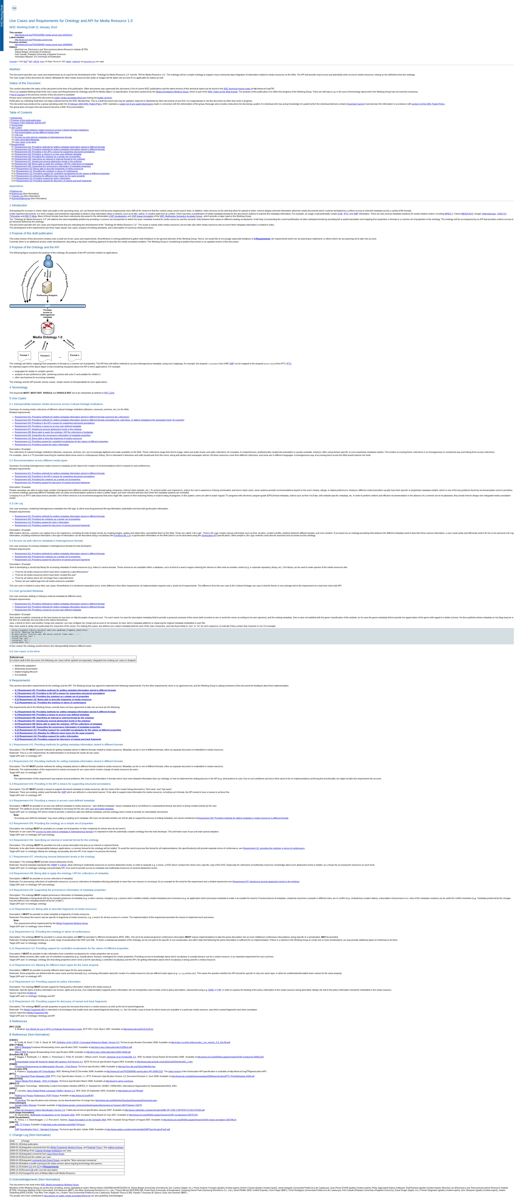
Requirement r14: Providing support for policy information (43, 178)
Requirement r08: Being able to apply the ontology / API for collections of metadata (54, 164)
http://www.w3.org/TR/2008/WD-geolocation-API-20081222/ (134, 1071)
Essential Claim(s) (356, 104)
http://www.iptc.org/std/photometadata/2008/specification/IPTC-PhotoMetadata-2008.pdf (212, 1076)
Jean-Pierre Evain (55, 1154)
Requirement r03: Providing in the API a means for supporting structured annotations (55, 152)
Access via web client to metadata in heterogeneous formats (43, 137)
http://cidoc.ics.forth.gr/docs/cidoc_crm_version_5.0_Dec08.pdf (200, 1042)
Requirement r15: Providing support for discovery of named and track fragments (53, 181)
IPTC (346, 214)
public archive (104, 98)
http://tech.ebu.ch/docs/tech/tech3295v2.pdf (111, 1047)
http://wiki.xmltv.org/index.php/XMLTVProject (64, 1124)
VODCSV (501, 214)
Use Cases (16, 127)
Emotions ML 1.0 (122, 535)
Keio (42, 62)
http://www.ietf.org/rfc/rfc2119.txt (138, 1029)
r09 (31, 1170)
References (16, 191)
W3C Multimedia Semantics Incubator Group (181, 216)
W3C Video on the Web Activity (222, 92)
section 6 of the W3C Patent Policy (428, 104)
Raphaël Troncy (94, 1147)
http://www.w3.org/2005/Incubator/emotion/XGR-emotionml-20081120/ (230, 1057)
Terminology (17, 125)
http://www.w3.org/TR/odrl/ (130, 1091)
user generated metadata (102, 809)
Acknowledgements (20, 198)
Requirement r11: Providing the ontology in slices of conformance (47, 171)
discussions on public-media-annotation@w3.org (67, 1196)
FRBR (54, 865)
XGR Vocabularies (118, 216)
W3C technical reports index (237, 89)
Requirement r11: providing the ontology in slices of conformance (274, 848)
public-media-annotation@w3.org (70, 98)
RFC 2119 (109, 393)
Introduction (16, 118)
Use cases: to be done (25, 142)
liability (68, 62)
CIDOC (63, 865)
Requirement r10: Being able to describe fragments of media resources (49, 169)
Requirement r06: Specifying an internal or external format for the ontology (50, 159)
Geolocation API (209, 535)
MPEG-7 (449, 214)
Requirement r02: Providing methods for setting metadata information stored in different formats (60, 149)
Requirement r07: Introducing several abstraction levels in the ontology (48, 161)
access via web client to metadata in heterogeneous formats (64, 832)
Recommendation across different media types (37, 132)
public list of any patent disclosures (136, 104)
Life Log (19, 135)
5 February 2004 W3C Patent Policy (85, 104)
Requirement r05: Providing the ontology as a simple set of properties (48, 156)
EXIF (340, 214)
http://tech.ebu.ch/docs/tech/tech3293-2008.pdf (108, 1052)
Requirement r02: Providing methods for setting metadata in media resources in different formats (242, 818)
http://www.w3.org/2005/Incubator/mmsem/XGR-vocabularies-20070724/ (163, 1115)
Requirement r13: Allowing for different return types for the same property (50, 176)
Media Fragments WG (34, 1010)
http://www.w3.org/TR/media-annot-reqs (33, 40)
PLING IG (31, 993)
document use (89, 62)
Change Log (17, 196)
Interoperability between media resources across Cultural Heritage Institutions (52, 130)
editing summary (115, 1147)
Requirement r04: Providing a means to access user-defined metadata (48, 154)
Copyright (13, 62)
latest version (174, 1071)
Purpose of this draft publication (26, 120)
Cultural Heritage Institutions (48, 1151)
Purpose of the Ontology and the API (28, 123)
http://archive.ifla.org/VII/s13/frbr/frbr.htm (136, 1066)
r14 (30, 1167)
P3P (219, 990)
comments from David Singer (45, 1160)
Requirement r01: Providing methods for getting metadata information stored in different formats (60, 147)
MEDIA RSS (467, 214)
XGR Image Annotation (142, 216)
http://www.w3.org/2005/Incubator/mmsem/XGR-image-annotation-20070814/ (199, 1120)
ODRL (211, 990)
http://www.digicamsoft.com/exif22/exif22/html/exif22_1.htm (165, 1062)
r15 (38, 1167)
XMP (356, 214)
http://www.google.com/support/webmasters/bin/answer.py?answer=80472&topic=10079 (100, 1105)
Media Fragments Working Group (72, 923)
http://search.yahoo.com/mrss (119, 1081)
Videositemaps (489, 214)
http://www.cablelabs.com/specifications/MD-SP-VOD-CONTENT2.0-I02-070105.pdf (165, 1110)
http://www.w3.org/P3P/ (82, 1095)
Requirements (18, 144)
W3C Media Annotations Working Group (60, 1185)
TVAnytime (14, 216)
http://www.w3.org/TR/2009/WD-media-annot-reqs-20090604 (43, 44)
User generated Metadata (27, 140)
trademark (76, 62)
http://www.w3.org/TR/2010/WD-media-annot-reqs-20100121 (43, 35)
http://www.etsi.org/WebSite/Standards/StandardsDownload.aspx (126, 1100)
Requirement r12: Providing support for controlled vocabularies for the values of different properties (63, 173)
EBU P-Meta (31, 216)
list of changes (18, 95)
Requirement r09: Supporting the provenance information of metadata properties (53, 166)
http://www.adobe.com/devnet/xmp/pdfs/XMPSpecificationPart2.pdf (138, 1129)
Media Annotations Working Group (172, 92)
